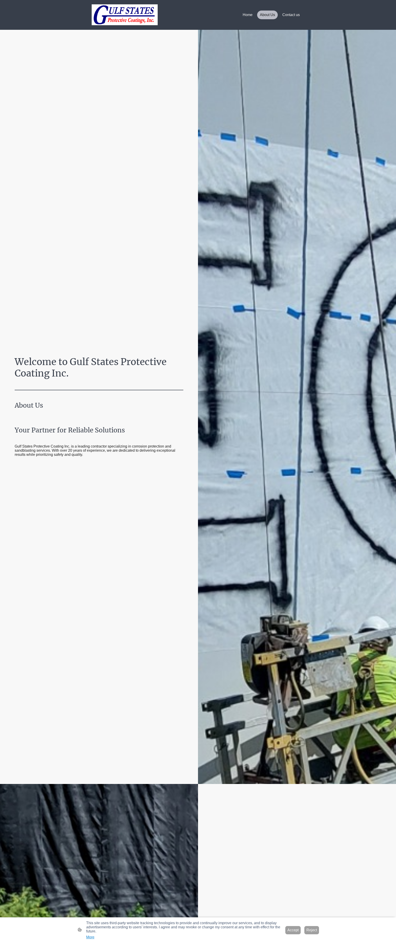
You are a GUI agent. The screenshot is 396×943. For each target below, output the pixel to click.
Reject (311, 930)
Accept (293, 930)
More (90, 937)
